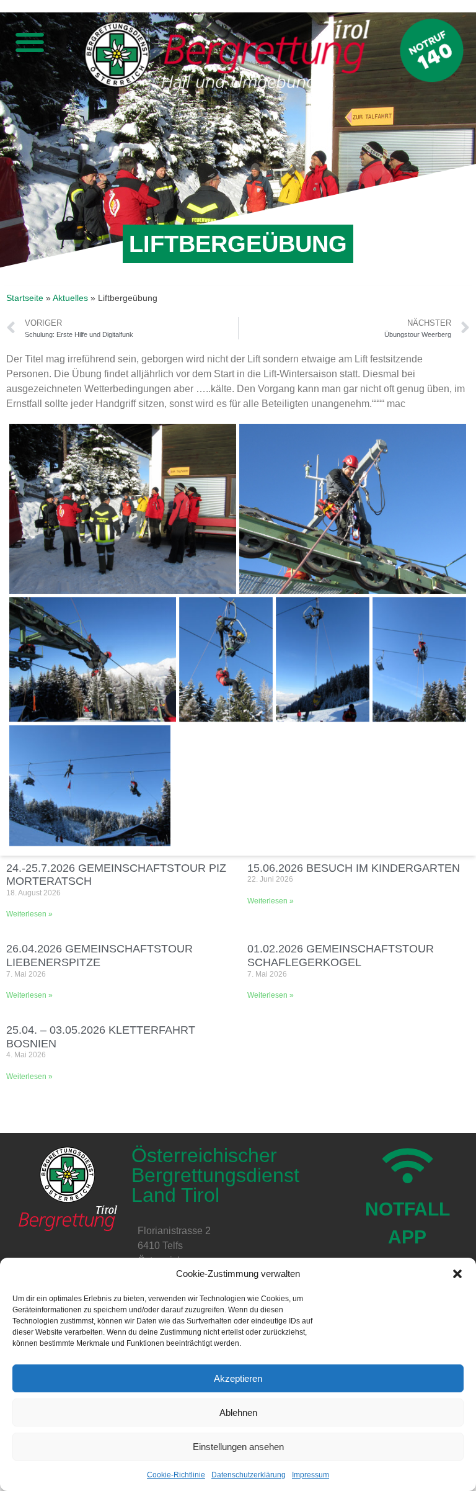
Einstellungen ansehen (238, 1446)
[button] (457, 1274)
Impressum (310, 1475)
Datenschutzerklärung (248, 1475)
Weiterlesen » (29, 914)
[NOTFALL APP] (407, 1165)
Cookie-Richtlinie (176, 1475)
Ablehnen (238, 1412)
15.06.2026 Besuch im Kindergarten (353, 868)
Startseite (24, 298)
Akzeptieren (238, 1378)
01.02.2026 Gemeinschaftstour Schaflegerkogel (340, 956)
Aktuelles (70, 298)
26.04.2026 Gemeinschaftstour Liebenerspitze (99, 956)
